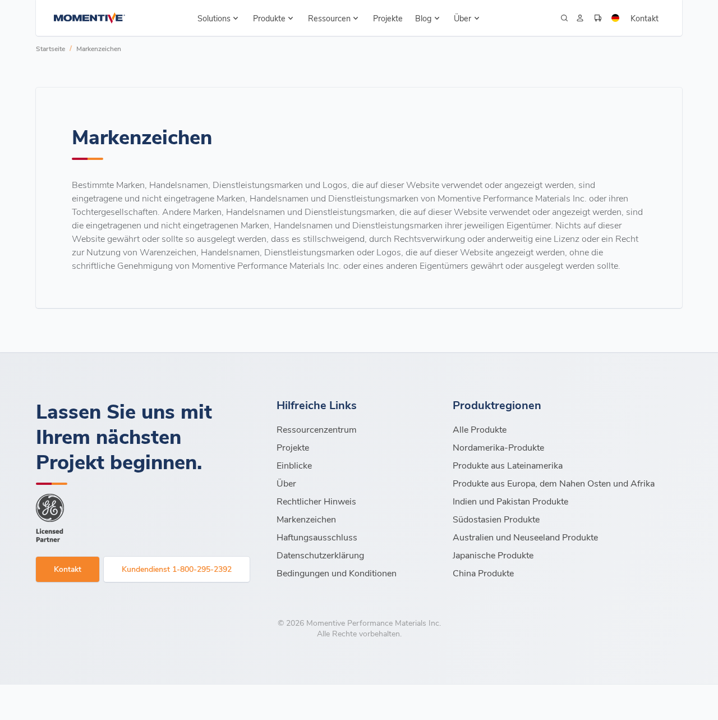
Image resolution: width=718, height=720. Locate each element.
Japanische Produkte (493, 555)
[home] (89, 18)
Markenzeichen (98, 48)
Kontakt (644, 18)
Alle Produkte (480, 429)
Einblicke (294, 465)
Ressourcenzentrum (317, 429)
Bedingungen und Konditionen (337, 573)
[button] (218, 18)
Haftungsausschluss (317, 537)
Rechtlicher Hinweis (316, 501)
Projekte (388, 18)
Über (286, 483)
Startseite (50, 48)
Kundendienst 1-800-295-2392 (177, 568)
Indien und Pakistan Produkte (510, 501)
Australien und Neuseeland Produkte (525, 537)
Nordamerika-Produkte (498, 447)
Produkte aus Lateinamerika (508, 465)
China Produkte (483, 573)
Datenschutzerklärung (320, 555)
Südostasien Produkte (496, 519)
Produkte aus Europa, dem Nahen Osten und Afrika (554, 483)
